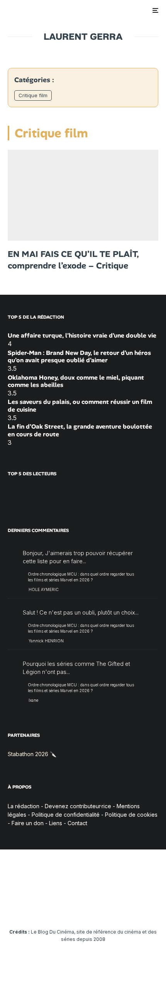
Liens (55, 823)
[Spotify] (128, 908)
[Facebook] (22, 908)
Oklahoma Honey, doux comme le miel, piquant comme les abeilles (76, 381)
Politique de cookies (131, 814)
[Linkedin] (83, 908)
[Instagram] (53, 908)
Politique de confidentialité (66, 814)
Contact (77, 823)
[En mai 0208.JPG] (83, 195)
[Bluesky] (98, 908)
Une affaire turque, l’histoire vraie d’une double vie (82, 335)
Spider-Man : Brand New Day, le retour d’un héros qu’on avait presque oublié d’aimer (79, 356)
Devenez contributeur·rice (78, 806)
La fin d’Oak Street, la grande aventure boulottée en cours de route (80, 430)
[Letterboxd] (113, 908)
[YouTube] (68, 908)
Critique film (33, 95)
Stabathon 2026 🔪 (32, 754)
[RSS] (143, 908)
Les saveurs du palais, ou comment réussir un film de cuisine (80, 405)
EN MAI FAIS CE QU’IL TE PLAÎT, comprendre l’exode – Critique (73, 259)
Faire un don (28, 823)
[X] (38, 908)
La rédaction (23, 806)
